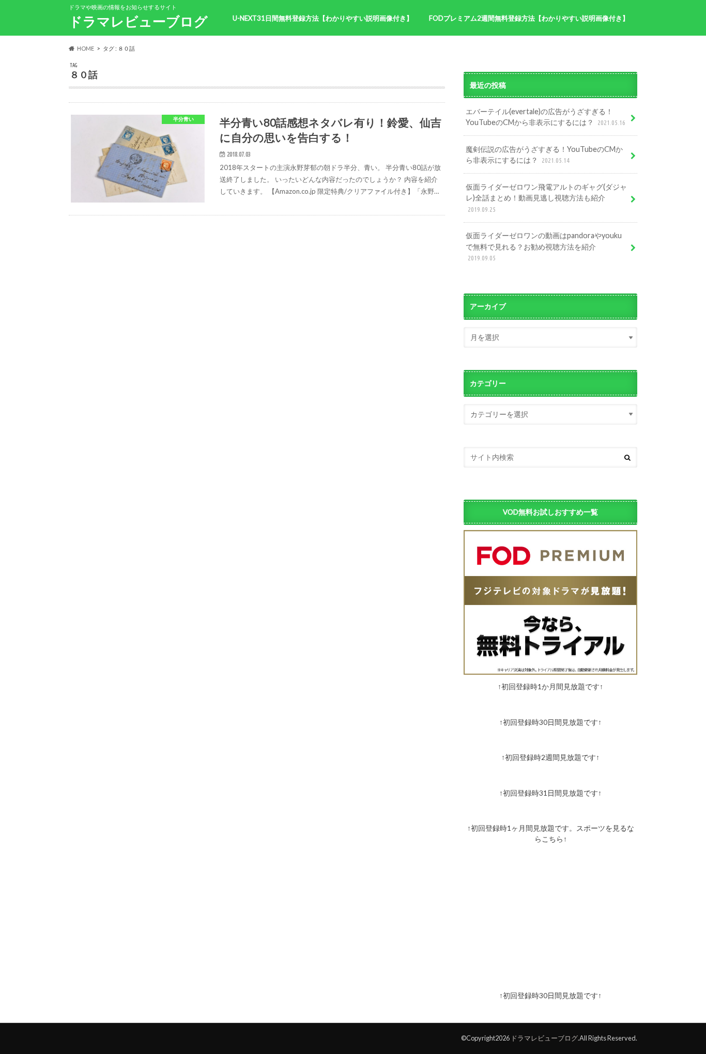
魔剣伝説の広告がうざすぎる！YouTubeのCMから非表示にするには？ (544, 155)
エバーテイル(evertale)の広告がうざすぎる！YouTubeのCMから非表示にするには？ (545, 117)
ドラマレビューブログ (138, 21)
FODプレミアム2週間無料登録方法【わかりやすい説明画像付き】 (529, 18)
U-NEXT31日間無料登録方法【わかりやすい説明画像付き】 (323, 18)
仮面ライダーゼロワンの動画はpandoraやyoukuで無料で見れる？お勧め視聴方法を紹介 (544, 246)
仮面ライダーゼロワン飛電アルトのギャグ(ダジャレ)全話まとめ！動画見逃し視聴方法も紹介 (546, 197)
